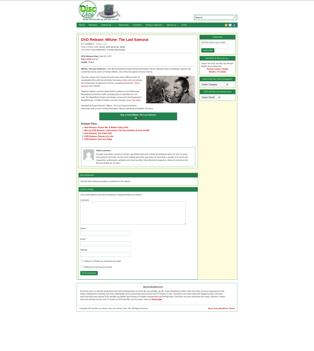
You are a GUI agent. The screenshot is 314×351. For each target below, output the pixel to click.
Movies (212, 72)
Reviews (93, 25)
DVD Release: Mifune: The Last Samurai (114, 40)
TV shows (221, 72)
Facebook (234, 25)
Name (83, 228)
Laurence (89, 44)
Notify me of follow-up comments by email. (102, 261)
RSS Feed (226, 25)
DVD (89, 59)
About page (156, 299)
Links (184, 25)
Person (210, 69)
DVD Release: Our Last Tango (98, 139)
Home (82, 25)
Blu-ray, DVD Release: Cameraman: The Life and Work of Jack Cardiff (116, 130)
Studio (225, 69)
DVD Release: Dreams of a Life (98, 136)
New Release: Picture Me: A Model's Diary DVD (106, 127)
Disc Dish (157, 10)
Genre (218, 69)
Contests (137, 25)
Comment (84, 200)
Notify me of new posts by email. (98, 267)
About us (170, 25)
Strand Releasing (116, 50)
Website (83, 250)
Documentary (99, 50)
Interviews (124, 25)
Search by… (106, 25)
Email (82, 239)
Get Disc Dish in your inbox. (213, 42)
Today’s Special (153, 25)
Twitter (230, 25)
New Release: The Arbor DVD (98, 133)
